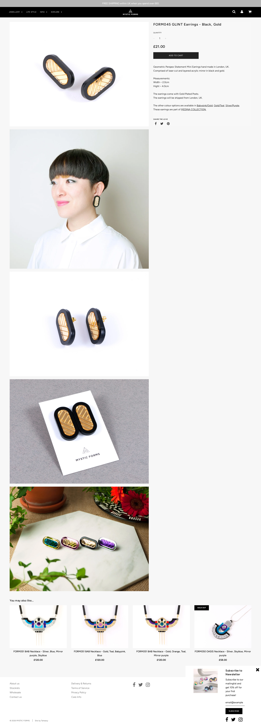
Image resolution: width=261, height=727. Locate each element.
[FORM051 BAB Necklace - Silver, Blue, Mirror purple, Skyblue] (38, 626)
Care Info (76, 697)
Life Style (31, 12)
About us (14, 683)
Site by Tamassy (41, 721)
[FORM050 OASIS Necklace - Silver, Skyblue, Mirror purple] (222, 626)
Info (42, 12)
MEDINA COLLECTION (193, 109)
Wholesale (15, 692)
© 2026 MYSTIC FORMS (20, 721)
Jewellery (15, 12)
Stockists (15, 688)
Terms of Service (80, 688)
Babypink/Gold (205, 105)
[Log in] (242, 11)
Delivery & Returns (81, 683)
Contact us (16, 697)
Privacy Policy (78, 692)
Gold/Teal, (219, 105)
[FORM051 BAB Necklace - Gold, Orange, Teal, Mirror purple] (161, 626)
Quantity (157, 33)
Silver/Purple (232, 105)
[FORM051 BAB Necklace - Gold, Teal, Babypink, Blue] (99, 626)
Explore (55, 12)
